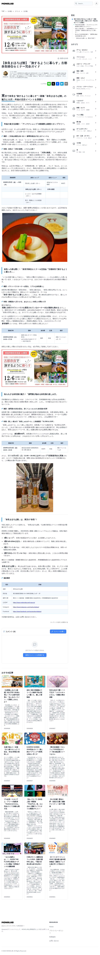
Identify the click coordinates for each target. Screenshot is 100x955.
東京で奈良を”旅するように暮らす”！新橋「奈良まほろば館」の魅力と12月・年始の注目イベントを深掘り (86, 20)
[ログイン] (96, 3)
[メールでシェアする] (66, 84)
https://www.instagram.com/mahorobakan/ (26, 607)
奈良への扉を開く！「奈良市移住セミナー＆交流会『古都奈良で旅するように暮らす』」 (86, 30)
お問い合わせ (54, 941)
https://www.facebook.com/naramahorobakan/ (27, 611)
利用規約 (52, 937)
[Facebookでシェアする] (57, 84)
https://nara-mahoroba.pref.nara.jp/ (24, 602)
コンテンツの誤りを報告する (59, 622)
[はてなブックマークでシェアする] (62, 84)
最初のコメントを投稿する (34, 655)
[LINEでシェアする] (49, 84)
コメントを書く (59, 631)
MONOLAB (9, 951)
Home (51, 927)
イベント (17, 11)
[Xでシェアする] (53, 84)
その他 (10, 11)
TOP (3, 11)
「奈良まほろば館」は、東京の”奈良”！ (85, 38)
